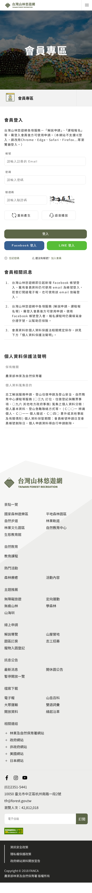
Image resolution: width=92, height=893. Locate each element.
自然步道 (11, 520)
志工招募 (53, 641)
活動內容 (53, 577)
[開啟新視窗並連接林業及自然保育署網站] (15, 777)
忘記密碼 (14, 258)
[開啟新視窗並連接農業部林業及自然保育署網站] (24, 777)
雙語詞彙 (53, 704)
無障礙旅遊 (12, 598)
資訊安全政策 (19, 847)
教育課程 (11, 555)
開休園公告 (54, 669)
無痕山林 (11, 605)
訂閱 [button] (82, 818)
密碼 (8, 172)
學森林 (51, 605)
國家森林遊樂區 (16, 513)
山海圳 (9, 612)
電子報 (9, 697)
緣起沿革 (53, 711)
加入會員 (56, 258)
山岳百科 (53, 697)
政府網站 (17, 739)
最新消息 (11, 669)
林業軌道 (53, 520)
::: (1, 109)
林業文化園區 (14, 527)
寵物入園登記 (14, 647)
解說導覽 (11, 634)
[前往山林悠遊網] (29, 5)
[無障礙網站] (13, 832)
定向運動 (53, 598)
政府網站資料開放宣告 (25, 861)
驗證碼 (9, 192)
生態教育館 (12, 534)
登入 (45, 233)
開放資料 (11, 711)
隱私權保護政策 (20, 854)
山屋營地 (53, 634)
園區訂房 (11, 641)
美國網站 (17, 753)
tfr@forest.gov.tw (17, 800)
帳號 (8, 153)
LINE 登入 (67, 245)
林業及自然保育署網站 (27, 733)
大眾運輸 (11, 704)
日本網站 (17, 760)
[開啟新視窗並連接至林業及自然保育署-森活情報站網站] (6, 777)
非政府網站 (18, 746)
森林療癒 (11, 577)
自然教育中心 (56, 527)
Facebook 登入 (24, 245)
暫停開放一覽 (14, 676)
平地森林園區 (56, 513)
